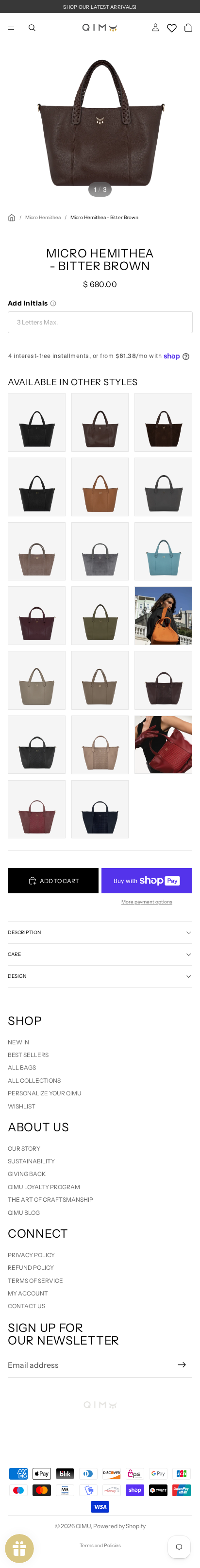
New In (18, 1042)
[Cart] (188, 27)
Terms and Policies (100, 1545)
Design (17, 976)
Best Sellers (28, 1054)
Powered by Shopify (119, 1526)
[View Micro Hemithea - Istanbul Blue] (163, 551)
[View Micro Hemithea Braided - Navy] (100, 809)
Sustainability (31, 1161)
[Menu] (11, 28)
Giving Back (27, 1174)
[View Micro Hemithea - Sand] (37, 680)
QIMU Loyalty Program (44, 1187)
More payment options (146, 902)
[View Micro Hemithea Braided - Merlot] (37, 809)
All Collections (34, 1080)
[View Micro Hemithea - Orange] (163, 615)
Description (24, 932)
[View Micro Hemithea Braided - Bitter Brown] (163, 680)
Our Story (24, 1148)
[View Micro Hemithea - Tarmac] (100, 680)
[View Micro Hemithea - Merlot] (37, 615)
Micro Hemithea (43, 217)
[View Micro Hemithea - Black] (37, 487)
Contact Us (26, 1306)
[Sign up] (182, 1365)
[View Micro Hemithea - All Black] (37, 422)
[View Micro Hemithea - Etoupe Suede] (37, 551)
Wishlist (21, 1106)
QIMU (83, 1526)
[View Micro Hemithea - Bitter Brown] (100, 422)
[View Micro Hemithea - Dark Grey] (163, 487)
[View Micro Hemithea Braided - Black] (37, 745)
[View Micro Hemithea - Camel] (100, 487)
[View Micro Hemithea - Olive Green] (100, 615)
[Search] (32, 27)
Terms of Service (35, 1280)
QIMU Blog (24, 1212)
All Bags (22, 1068)
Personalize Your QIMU (45, 1093)
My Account (28, 1293)
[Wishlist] (172, 26)
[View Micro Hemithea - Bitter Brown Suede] (163, 422)
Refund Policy (31, 1267)
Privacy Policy (31, 1255)
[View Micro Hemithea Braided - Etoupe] (100, 745)
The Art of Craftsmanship (50, 1199)
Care (14, 954)
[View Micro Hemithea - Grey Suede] (100, 551)
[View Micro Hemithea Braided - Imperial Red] (163, 745)
